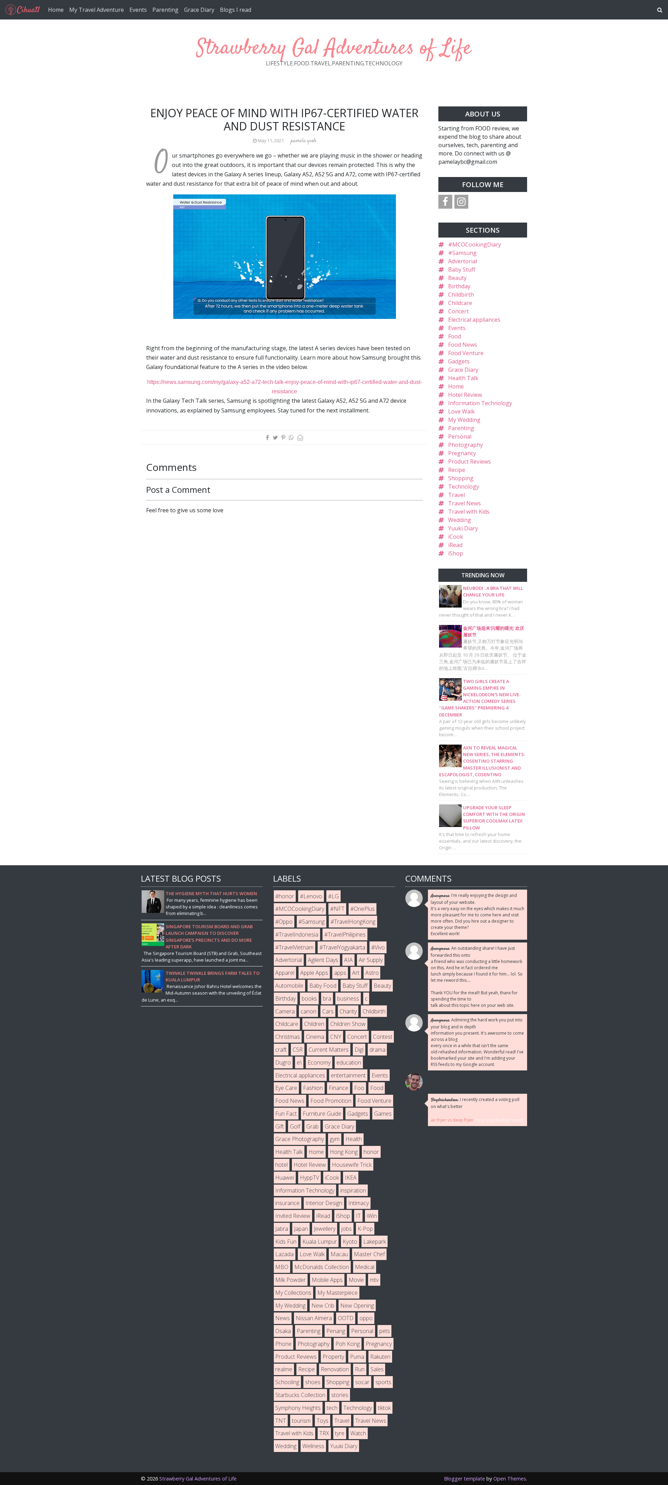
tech (332, 1408)
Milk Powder (290, 1280)
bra (327, 998)
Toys (322, 1420)
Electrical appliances (474, 319)
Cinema (315, 1037)
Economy (319, 1062)
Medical (364, 1267)
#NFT (337, 909)
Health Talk (463, 378)
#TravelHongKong (353, 921)
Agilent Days (323, 960)
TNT (280, 1420)
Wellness (313, 1446)
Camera (285, 1011)
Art (355, 973)
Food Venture (466, 353)
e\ (299, 1062)
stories (339, 1395)
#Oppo (284, 921)
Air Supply (371, 960)
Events (138, 10)
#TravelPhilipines (345, 934)
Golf (295, 1126)
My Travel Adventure (96, 10)
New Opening (357, 1305)
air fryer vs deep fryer (452, 1120)
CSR (298, 1049)
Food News (462, 344)
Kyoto (350, 1241)
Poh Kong (347, 1344)
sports (383, 1382)
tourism (301, 1420)
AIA (348, 960)
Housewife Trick (352, 1165)
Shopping (461, 478)
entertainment (348, 1075)
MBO (281, 1267)
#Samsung (462, 253)
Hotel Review (465, 395)
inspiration (353, 1190)
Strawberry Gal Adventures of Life (334, 48)
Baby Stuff (461, 269)
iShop (455, 553)
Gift (279, 1126)
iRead (455, 545)
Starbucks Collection (300, 1395)
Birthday (459, 286)
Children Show (348, 1024)
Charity (348, 1011)
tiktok (384, 1408)
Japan (301, 1229)
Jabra (281, 1229)
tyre (339, 1433)
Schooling (287, 1382)
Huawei (284, 1177)
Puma (357, 1356)
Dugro (283, 1062)
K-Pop (365, 1229)
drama (377, 1049)
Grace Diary (199, 10)
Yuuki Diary (463, 528)
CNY (335, 1037)
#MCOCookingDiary (474, 244)
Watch (358, 1433)
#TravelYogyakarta (342, 947)
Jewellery (324, 1229)
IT (358, 1216)
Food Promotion (330, 1101)
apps (340, 973)
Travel (456, 495)
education (348, 1062)
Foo (359, 1088)
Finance (338, 1088)
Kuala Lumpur (319, 1241)
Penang (335, 1331)
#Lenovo (311, 896)
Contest (382, 1037)
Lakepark (374, 1241)
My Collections (293, 1293)
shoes (312, 1382)
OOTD (345, 1318)
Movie (356, 1280)
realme (283, 1369)
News (282, 1318)
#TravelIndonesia (296, 934)
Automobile (289, 985)
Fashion (313, 1088)
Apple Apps (314, 973)
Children (314, 1024)
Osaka (283, 1331)
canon (308, 1011)
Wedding (459, 520)
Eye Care (286, 1088)
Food (454, 336)
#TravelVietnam (294, 947)
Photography (465, 445)
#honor (284, 896)
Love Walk (461, 411)
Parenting (165, 10)
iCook (455, 536)
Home (56, 10)
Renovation (335, 1369)
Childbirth (461, 294)
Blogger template (464, 1478)
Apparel (284, 973)
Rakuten (380, 1356)
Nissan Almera (314, 1318)
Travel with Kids (469, 511)
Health (353, 1139)
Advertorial (462, 261)
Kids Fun (285, 1241)
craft (281, 1049)
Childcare (460, 303)
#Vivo (378, 947)
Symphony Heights (298, 1408)
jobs (346, 1229)
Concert (458, 311)
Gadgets (459, 361)
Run (360, 1369)
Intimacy (358, 1203)
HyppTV (309, 1177)
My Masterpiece (337, 1293)
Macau (339, 1254)
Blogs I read (235, 10)
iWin (372, 1216)
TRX (324, 1433)
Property (333, 1356)
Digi (359, 1049)
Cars (328, 1011)
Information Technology (480, 403)
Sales (377, 1369)
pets (384, 1331)
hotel (281, 1165)
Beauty (457, 278)
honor (371, 1152)
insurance (287, 1203)
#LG (333, 896)
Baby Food (322, 985)
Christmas (287, 1037)
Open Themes (509, 1478)
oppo (366, 1318)
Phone (283, 1344)
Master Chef (369, 1254)
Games (383, 1113)
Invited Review (292, 1216)
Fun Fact (286, 1113)
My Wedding (464, 420)
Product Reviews (469, 461)
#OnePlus (362, 909)
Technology (463, 486)
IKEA (351, 1177)
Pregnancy (462, 453)
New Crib (322, 1305)
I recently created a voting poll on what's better (475, 1103)
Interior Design (323, 1203)
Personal (459, 436)
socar (362, 1382)
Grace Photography (299, 1139)
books (309, 998)
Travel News (464, 503)
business (348, 998)
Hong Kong (344, 1152)
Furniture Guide (322, 1113)
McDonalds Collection (321, 1267)
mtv (374, 1280)
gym (335, 1139)
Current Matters (329, 1049)
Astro (372, 973)
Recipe (456, 470)
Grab (312, 1126)
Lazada (284, 1254)
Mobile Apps (327, 1280)
